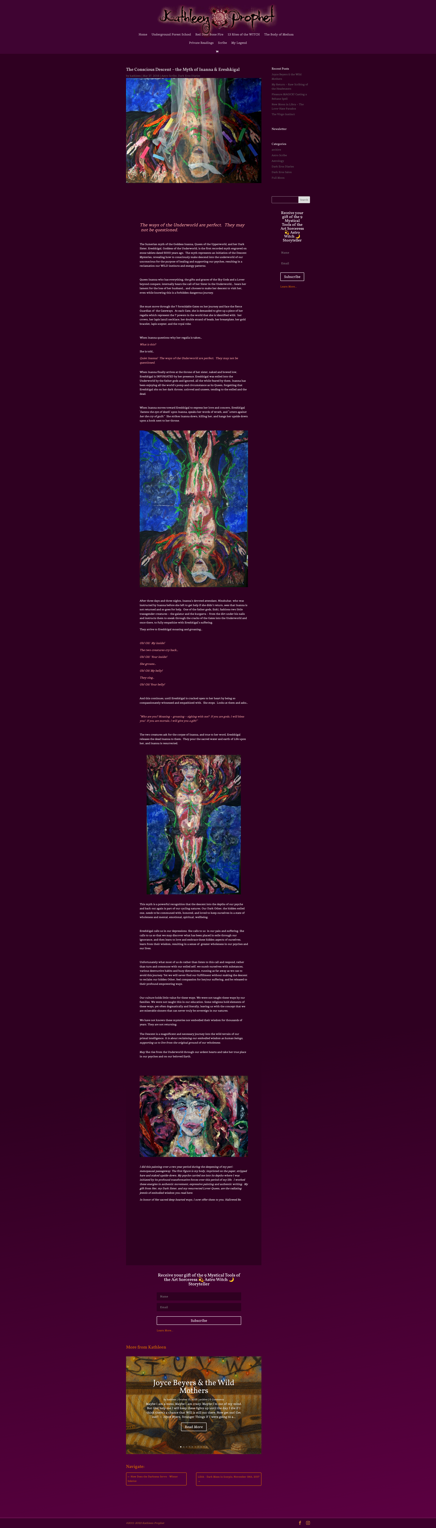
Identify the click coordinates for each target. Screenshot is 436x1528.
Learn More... (165, 1330)
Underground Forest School (171, 34)
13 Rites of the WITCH (244, 34)
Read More (194, 1427)
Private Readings (201, 43)
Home (143, 34)
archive (203, 1399)
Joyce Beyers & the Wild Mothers (193, 1387)
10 (206, 1446)
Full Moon (278, 177)
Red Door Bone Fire (209, 34)
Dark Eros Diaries (189, 75)
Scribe (222, 43)
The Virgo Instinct (283, 114)
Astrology (278, 160)
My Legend (239, 43)
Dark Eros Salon (282, 172)
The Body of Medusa (279, 34)
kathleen (135, 75)
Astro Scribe (169, 75)
